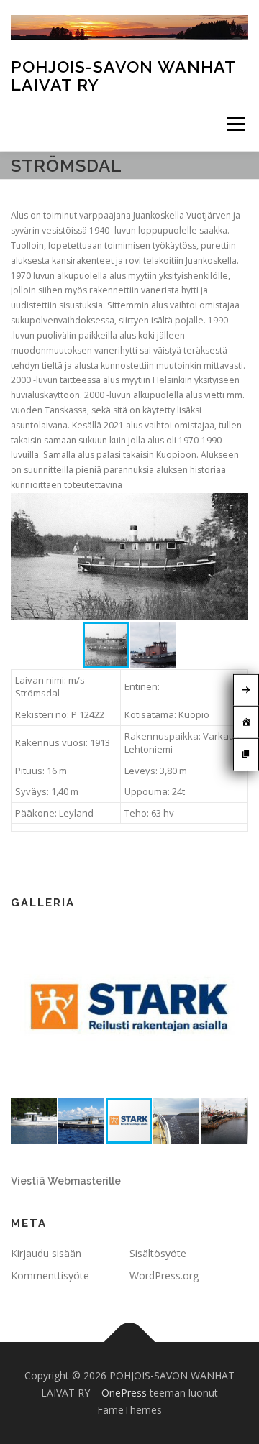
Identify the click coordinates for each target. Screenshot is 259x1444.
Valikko (235, 124)
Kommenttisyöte (50, 1275)
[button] (235, 506)
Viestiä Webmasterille (66, 1181)
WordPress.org (164, 1275)
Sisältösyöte (158, 1253)
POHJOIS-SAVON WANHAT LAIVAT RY (123, 75)
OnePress (124, 1392)
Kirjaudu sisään (46, 1253)
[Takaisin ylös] (129, 1342)
